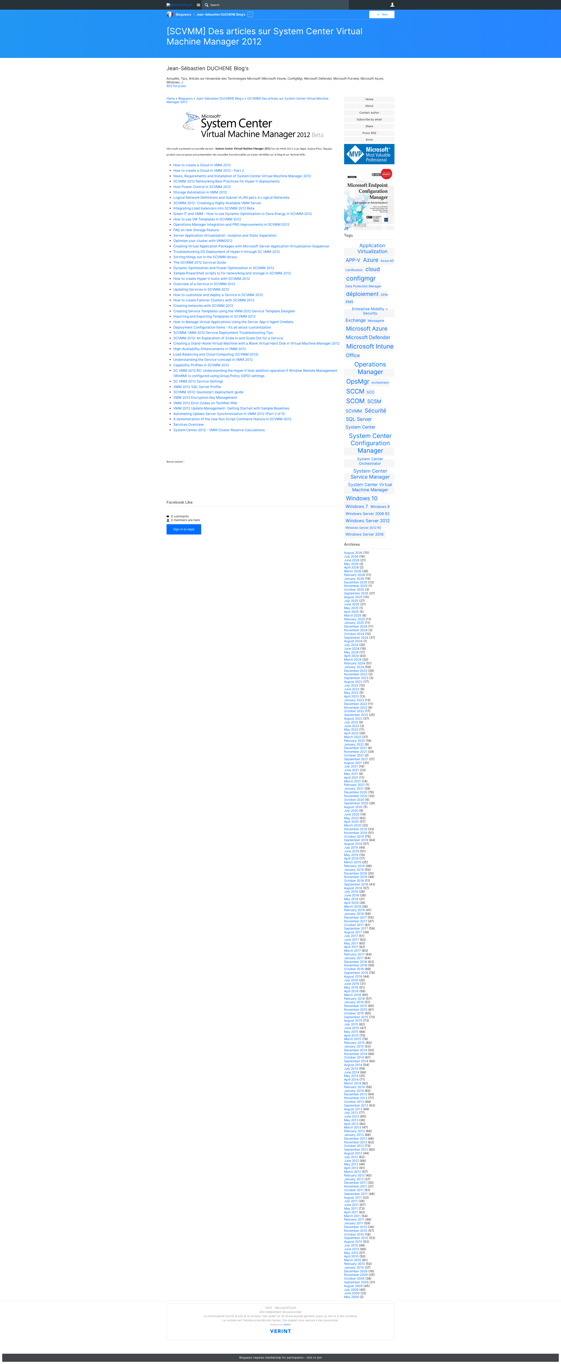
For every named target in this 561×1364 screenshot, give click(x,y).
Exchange (356, 320)
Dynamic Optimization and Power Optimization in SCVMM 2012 (223, 268)
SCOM (355, 401)
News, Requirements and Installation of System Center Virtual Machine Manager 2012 (242, 176)
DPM (384, 295)
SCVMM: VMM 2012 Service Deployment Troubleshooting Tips (223, 333)
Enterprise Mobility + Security (370, 311)
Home (369, 99)
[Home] (180, 5)
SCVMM (354, 411)
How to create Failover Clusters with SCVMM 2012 (213, 300)
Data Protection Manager (363, 286)
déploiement (362, 294)
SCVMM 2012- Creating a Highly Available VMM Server (217, 203)
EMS (349, 302)
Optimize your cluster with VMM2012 (203, 241)
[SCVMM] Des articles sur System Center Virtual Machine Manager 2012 (247, 100)
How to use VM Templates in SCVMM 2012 (207, 219)
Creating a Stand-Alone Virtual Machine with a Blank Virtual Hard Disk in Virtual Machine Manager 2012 (256, 343)
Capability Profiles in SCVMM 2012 (201, 365)
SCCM (355, 391)
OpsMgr (357, 381)
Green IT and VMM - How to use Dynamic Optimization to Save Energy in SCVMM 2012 (242, 214)
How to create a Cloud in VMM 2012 (202, 165)
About (369, 105)
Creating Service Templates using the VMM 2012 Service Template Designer (234, 311)
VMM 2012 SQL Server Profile (197, 387)
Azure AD (387, 261)
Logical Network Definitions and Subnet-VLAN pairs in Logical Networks (231, 197)
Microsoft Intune (370, 346)
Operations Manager (370, 368)
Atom (369, 139)
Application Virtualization (372, 248)
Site (198, 5)
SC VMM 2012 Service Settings (198, 381)
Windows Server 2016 (364, 534)
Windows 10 (362, 498)
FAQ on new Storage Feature (196, 230)
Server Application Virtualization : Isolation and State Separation (225, 235)
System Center (360, 427)
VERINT (287, 1324)
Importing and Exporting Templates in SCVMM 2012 (214, 316)
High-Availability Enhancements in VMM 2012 (209, 349)
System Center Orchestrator (370, 461)
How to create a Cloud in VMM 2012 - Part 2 (208, 170)
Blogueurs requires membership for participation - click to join (280, 1357)
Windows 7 (357, 506)
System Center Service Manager (370, 474)
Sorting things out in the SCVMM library (205, 257)
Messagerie (376, 320)
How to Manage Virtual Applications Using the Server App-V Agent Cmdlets (233, 322)
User (392, 4)
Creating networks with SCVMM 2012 (203, 306)
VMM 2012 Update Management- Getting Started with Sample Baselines (231, 408)
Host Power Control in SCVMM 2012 (202, 187)
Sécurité (375, 410)
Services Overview (188, 424)
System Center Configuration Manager (370, 443)
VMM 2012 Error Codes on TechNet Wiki (205, 403)
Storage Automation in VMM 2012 (200, 192)
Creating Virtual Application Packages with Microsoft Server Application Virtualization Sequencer (251, 246)
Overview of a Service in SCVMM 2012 (204, 284)
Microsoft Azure (366, 328)
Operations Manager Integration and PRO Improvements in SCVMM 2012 (231, 224)
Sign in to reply (184, 529)
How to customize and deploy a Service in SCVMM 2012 (218, 295)
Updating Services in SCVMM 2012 (201, 289)
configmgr (361, 278)
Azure (370, 260)
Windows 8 (380, 506)
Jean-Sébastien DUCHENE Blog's (220, 98)
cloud (373, 269)
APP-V (353, 260)
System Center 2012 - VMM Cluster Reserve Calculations (219, 430)
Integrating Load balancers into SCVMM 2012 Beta (213, 208)
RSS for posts (176, 86)
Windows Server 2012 (368, 520)
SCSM (374, 401)
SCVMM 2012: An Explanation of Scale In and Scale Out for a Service (228, 338)
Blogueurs (185, 98)
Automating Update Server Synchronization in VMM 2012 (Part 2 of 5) (229, 414)
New (384, 14)
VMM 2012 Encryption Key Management (205, 397)
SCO (371, 392)
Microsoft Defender (368, 337)
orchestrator (380, 382)
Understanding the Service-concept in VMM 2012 (213, 360)
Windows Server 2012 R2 (363, 527)
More (250, 14)
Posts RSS (369, 133)
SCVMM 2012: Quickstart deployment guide (208, 392)
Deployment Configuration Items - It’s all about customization (222, 327)
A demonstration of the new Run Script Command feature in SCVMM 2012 (232, 419)
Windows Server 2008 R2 (368, 513)
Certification (354, 270)
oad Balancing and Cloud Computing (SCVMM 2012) (217, 354)
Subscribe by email (369, 119)
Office (353, 355)
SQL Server (359, 419)
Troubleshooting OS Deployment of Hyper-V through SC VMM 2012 (226, 252)
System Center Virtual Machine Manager (370, 487)
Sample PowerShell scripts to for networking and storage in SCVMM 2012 (232, 273)
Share (369, 126)
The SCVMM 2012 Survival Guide (199, 262)
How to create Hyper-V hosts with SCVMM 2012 (211, 279)
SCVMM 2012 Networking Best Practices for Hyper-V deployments (226, 181)
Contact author (369, 112)
